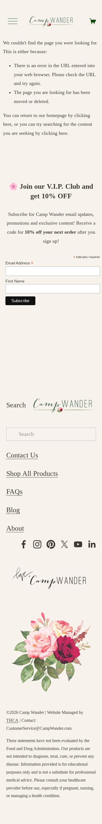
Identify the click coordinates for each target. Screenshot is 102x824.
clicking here (54, 133)
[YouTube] (78, 544)
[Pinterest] (51, 544)
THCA (12, 720)
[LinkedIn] (91, 544)
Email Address (19, 263)
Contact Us (22, 455)
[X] (64, 544)
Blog (13, 510)
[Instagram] (37, 544)
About (15, 528)
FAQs (14, 492)
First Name (14, 281)
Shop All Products (32, 473)
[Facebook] (23, 544)
